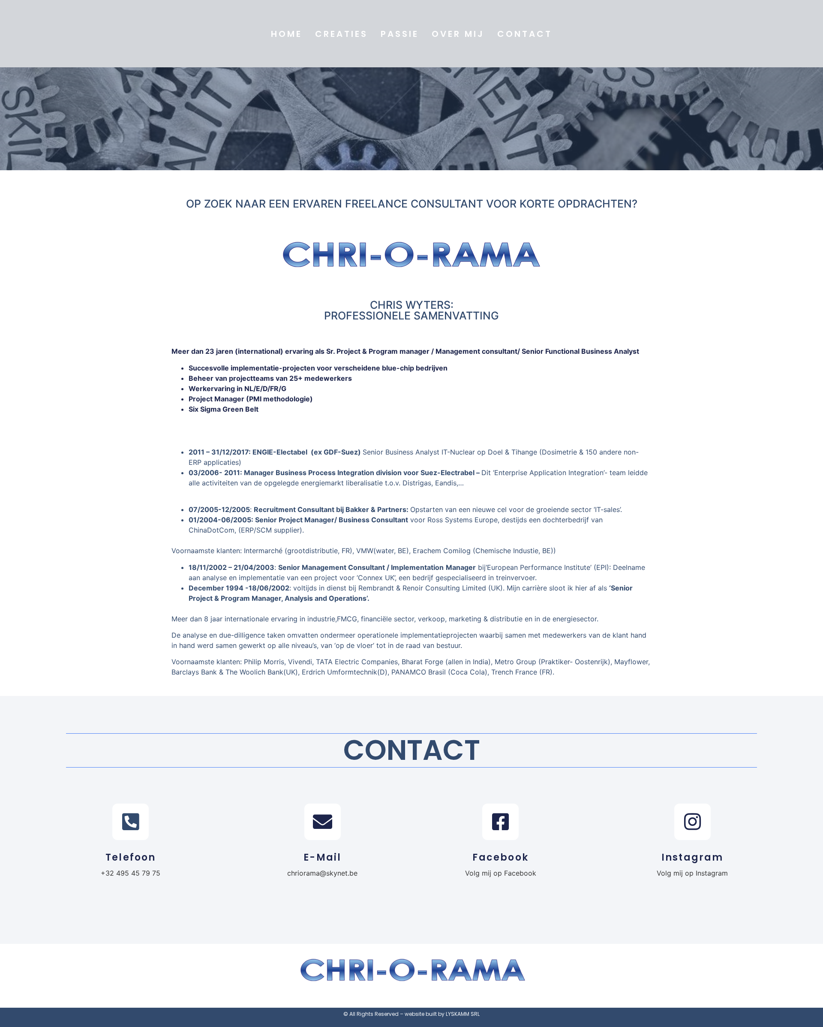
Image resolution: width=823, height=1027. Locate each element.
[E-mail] (322, 822)
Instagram (692, 857)
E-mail (322, 857)
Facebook (500, 857)
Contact (524, 34)
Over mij (458, 34)
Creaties (341, 34)
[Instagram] (692, 822)
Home (286, 34)
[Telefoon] (130, 822)
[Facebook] (500, 822)
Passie (400, 34)
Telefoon (130, 857)
